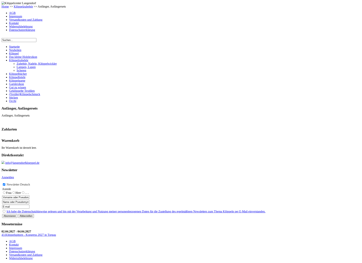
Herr (18, 192)
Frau (9, 192)
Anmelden (8, 177)
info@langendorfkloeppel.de (22, 162)
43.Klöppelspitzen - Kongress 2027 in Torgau (29, 234)
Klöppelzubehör (23, 6)
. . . (27, 192)
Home (5, 6)
